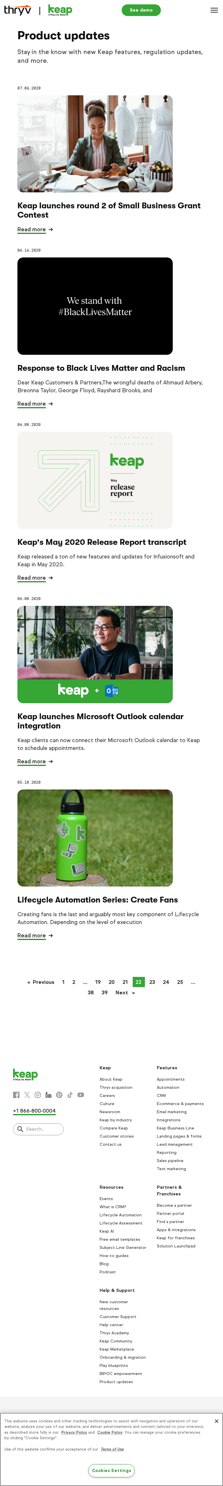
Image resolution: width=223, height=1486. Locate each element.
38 (91, 992)
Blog (104, 1263)
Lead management (175, 1144)
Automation (168, 1087)
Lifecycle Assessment (121, 1223)
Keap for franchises (176, 1238)
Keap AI (107, 1231)
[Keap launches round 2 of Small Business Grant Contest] (95, 143)
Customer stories (117, 1136)
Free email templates (120, 1239)
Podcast (108, 1272)
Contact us (111, 1144)
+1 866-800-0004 (34, 1111)
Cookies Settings (111, 1470)
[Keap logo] (38, 10)
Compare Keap (114, 1128)
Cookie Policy (110, 1432)
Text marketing (171, 1168)
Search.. (35, 1129)
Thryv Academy (114, 1333)
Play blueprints (114, 1365)
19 (98, 982)
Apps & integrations (176, 1229)
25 (180, 982)
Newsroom (110, 1111)
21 (125, 982)
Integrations (169, 1120)
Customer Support (118, 1316)
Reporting (167, 1152)
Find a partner (170, 1221)
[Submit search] (20, 1129)
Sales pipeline (170, 1160)
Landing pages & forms (179, 1136)
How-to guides (114, 1255)
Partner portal (170, 1213)
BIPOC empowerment (121, 1373)
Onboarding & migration (123, 1357)
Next (127, 992)
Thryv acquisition (116, 1087)
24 (166, 982)
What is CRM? (113, 1206)
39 (105, 992)
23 (152, 982)
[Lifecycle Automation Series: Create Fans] (95, 838)
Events (106, 1198)
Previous (45, 982)
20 (112, 982)
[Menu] (214, 10)
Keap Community (116, 1341)
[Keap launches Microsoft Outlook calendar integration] (95, 654)
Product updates (116, 1381)
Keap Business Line (175, 1128)
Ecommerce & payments (180, 1103)
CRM (161, 1095)
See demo (141, 10)
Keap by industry (116, 1120)
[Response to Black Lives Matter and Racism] (95, 306)
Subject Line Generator (123, 1247)
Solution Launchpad (176, 1246)
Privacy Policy (74, 1432)
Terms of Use (112, 1449)
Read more (31, 229)
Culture (107, 1103)
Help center (111, 1324)
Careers (107, 1095)
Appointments (171, 1079)
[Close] (216, 1421)
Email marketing (172, 1111)
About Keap (111, 1079)
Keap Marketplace (117, 1349)
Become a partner (174, 1205)
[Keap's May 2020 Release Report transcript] (95, 480)
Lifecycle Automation (121, 1215)
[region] (111, 1449)
